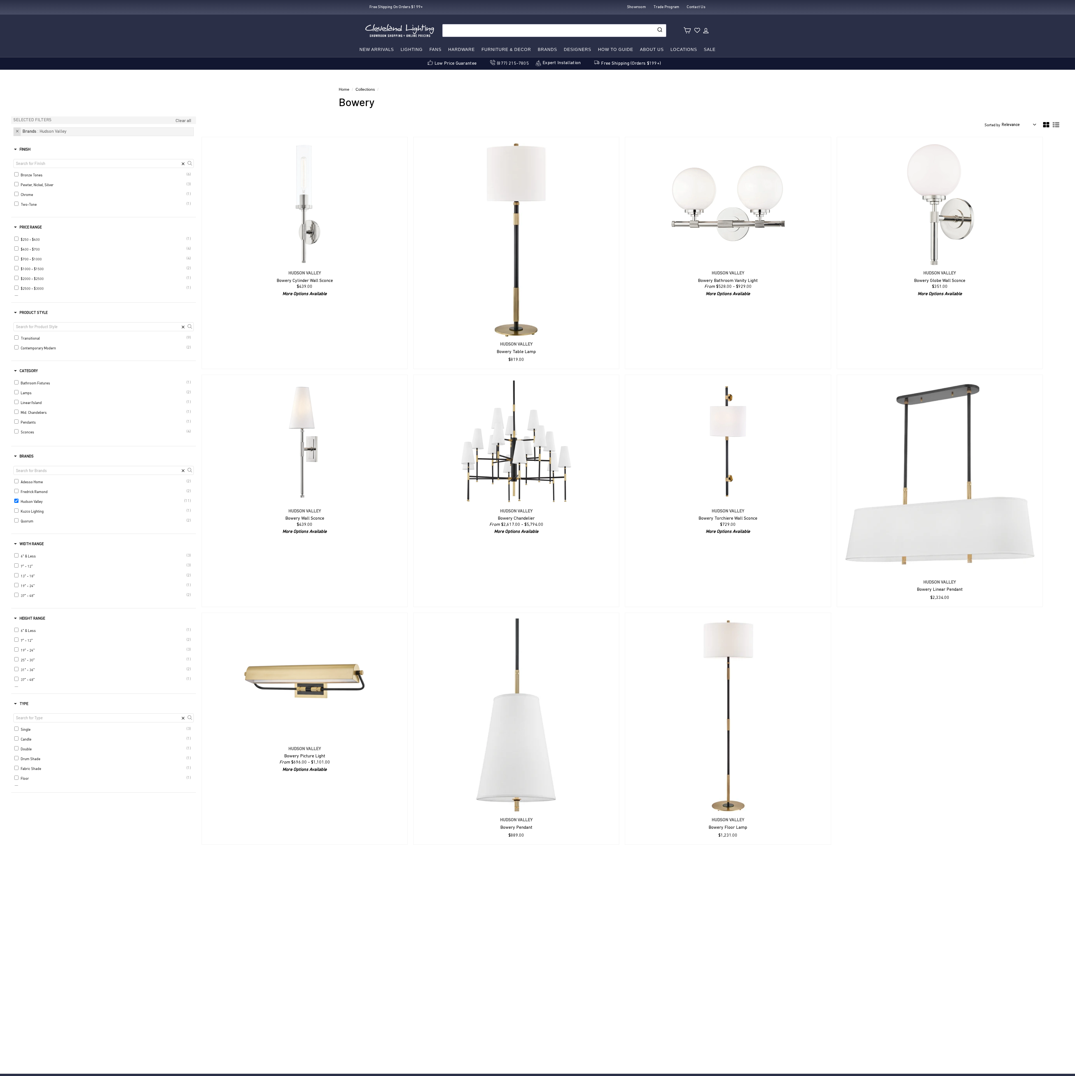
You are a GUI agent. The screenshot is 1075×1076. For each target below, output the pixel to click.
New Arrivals (376, 49)
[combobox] (554, 30)
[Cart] (687, 30)
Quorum (104, 521)
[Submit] (659, 30)
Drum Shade (104, 758)
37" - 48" (104, 595)
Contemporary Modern (104, 348)
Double (104, 748)
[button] (1046, 126)
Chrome (104, 194)
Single (104, 729)
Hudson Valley (105, 501)
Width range (32, 544)
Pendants (104, 422)
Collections (365, 89)
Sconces (104, 432)
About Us (652, 49)
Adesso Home (104, 481)
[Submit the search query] (190, 163)
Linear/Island (104, 402)
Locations (683, 49)
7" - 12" (104, 565)
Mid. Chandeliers (104, 412)
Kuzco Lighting (104, 511)
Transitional (104, 338)
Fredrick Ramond (104, 491)
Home (344, 89)
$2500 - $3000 (104, 288)
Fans (435, 49)
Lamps (104, 392)
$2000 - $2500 (104, 278)
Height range (32, 619)
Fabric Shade (104, 768)
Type (24, 704)
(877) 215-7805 (513, 63)
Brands (547, 49)
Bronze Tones (104, 174)
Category (29, 371)
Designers (577, 49)
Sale (710, 49)
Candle (104, 739)
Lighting (412, 49)
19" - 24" (104, 585)
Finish (25, 150)
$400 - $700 (104, 249)
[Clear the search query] (183, 163)
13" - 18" (104, 575)
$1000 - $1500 (104, 268)
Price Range (31, 227)
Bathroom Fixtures (104, 383)
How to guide (615, 49)
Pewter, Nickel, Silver (104, 184)
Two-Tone (104, 204)
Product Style (34, 313)
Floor (104, 778)
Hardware (461, 49)
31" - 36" (104, 669)
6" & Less (104, 556)
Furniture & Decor (506, 49)
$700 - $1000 (104, 258)
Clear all (183, 120)
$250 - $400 (104, 239)
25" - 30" (104, 659)
